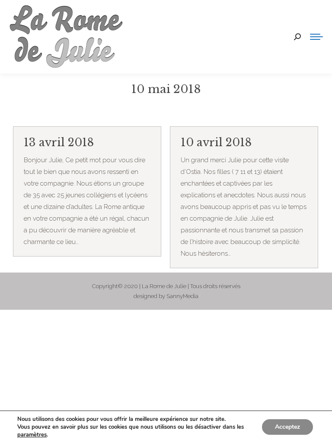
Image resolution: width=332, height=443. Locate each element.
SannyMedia (182, 296)
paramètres (32, 435)
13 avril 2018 (59, 142)
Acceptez (287, 427)
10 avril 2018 (216, 142)
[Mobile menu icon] (316, 37)
